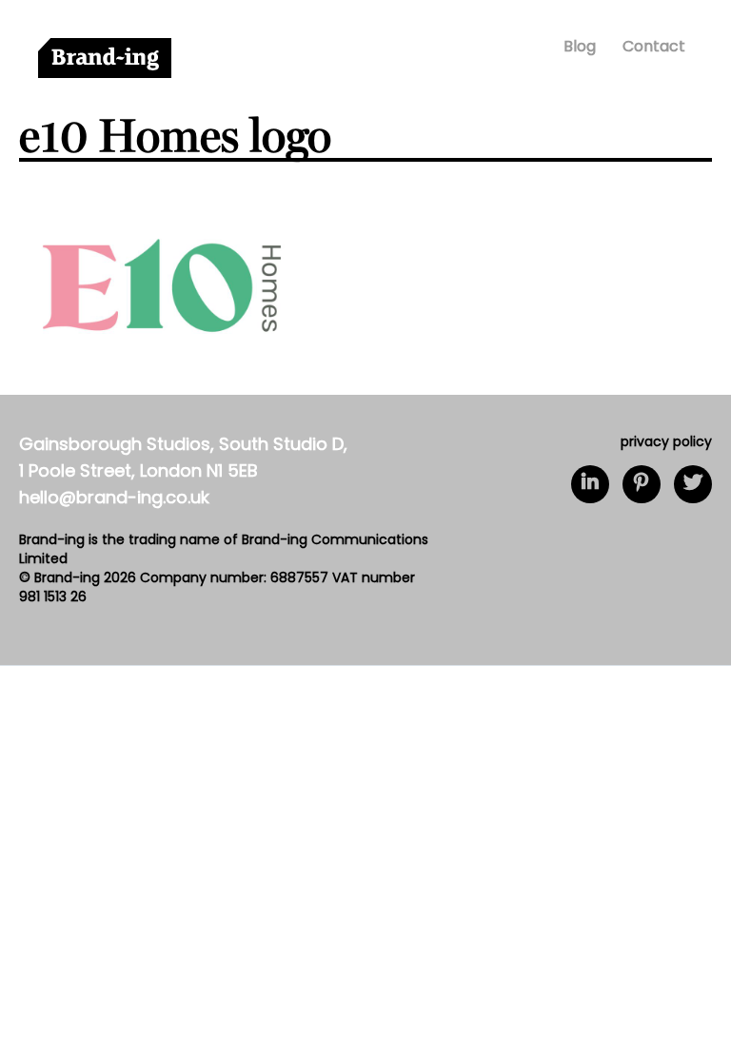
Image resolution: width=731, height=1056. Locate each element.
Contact (653, 47)
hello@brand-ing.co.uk (114, 499)
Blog (579, 47)
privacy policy (666, 443)
